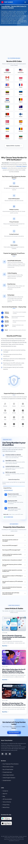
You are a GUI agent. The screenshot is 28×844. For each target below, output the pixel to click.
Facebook (4, 168)
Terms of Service (7, 802)
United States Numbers (8, 775)
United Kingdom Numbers (9, 777)
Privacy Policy (6, 804)
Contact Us (5, 791)
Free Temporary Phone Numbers (11, 764)
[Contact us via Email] (6, 753)
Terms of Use (14, 837)
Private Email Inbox (7, 772)
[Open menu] (25, 2)
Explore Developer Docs (14, 479)
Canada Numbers (7, 780)
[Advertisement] (14, 41)
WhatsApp (19, 166)
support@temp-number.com (14, 840)
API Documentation (7, 799)
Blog (4, 796)
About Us (5, 793)
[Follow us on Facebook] (2, 753)
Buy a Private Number (8, 769)
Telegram (24, 166)
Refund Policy (6, 807)
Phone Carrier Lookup (8, 766)
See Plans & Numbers (14, 732)
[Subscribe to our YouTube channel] (9, 753)
